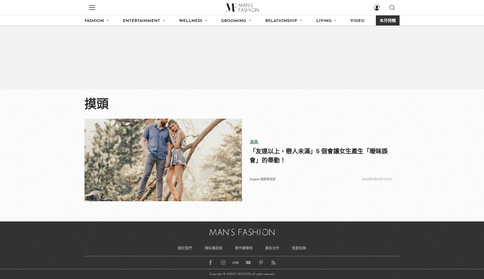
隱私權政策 (213, 248)
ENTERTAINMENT (141, 21)
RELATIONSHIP (281, 21)
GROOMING (233, 21)
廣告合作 (272, 248)
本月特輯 (388, 21)
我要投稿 (299, 248)
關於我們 (185, 248)
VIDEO (357, 21)
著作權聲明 (244, 248)
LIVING (323, 21)
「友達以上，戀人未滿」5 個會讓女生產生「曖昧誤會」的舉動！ (319, 156)
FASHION (94, 21)
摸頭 (254, 142)
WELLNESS (190, 21)
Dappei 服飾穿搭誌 (263, 179)
